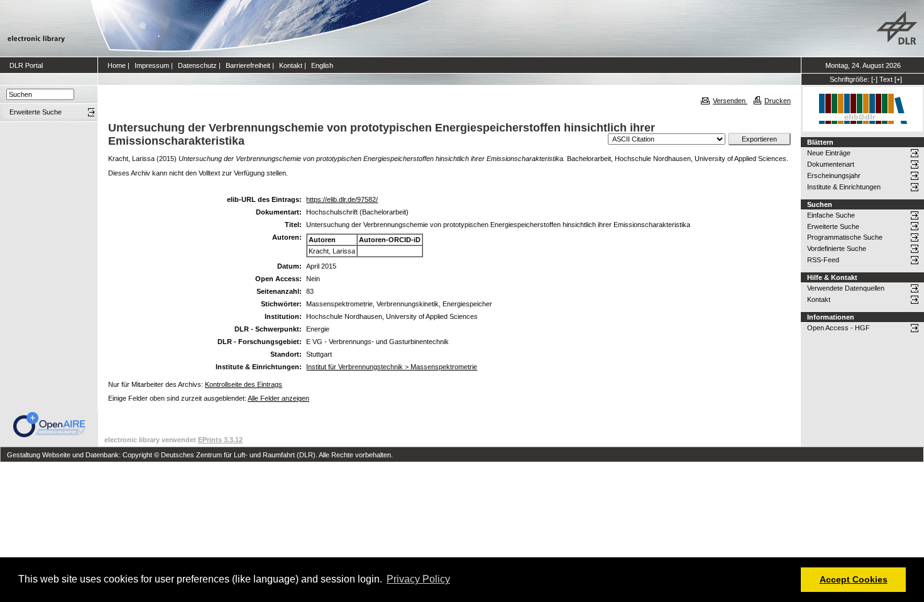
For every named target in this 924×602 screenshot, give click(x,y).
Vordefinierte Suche (836, 248)
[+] (898, 79)
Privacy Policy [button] (418, 579)
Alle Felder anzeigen (278, 398)
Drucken (777, 100)
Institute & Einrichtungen (844, 187)
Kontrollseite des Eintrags (243, 384)
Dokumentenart (830, 164)
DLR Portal (26, 65)
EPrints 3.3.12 (220, 439)
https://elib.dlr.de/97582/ (342, 199)
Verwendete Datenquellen (845, 288)
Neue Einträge (828, 153)
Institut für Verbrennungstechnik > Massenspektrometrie (391, 367)
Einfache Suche (831, 215)
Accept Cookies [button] (854, 579)
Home (116, 65)
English (322, 65)
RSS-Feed (823, 260)
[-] (874, 79)
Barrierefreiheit (248, 65)
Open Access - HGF (838, 328)
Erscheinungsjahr (834, 175)
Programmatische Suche (845, 237)
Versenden (730, 100)
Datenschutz (197, 65)
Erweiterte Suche (833, 226)
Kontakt (290, 65)
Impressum (152, 65)
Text (886, 79)
